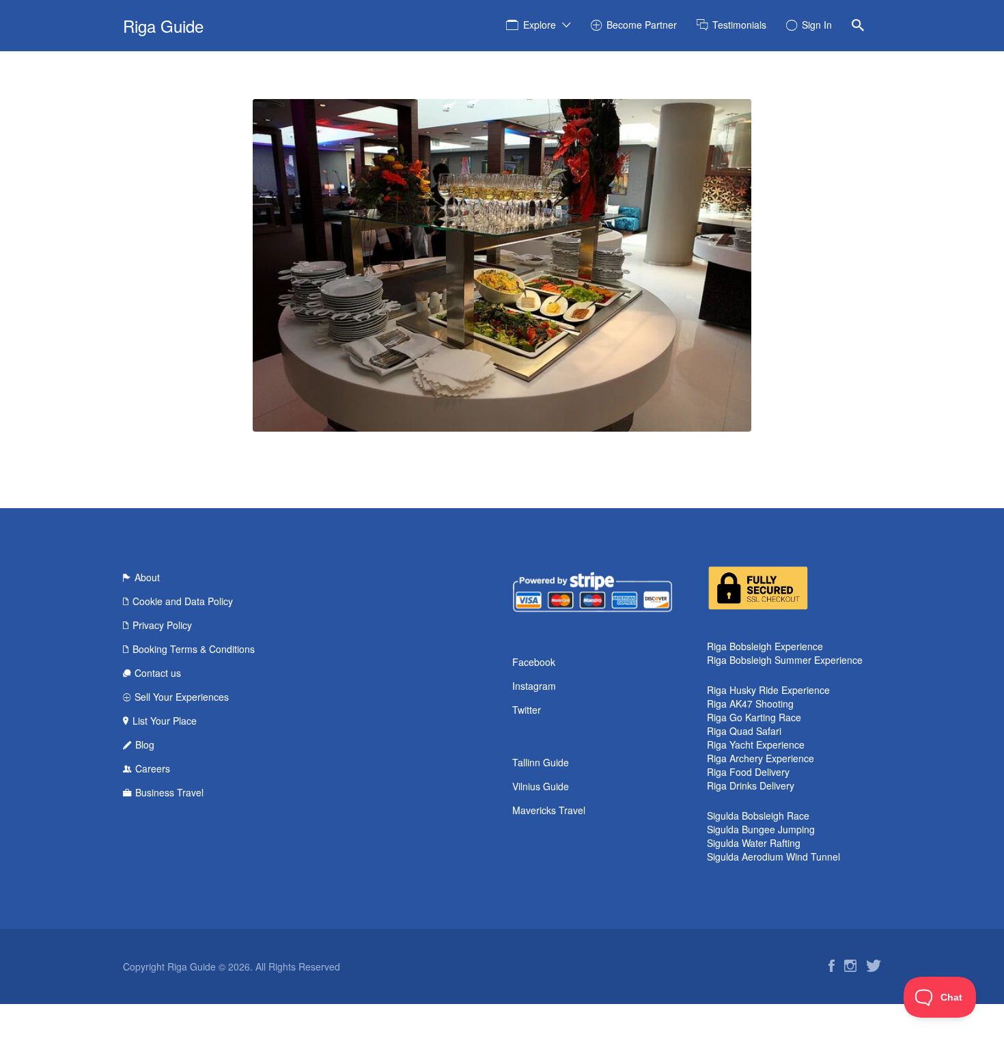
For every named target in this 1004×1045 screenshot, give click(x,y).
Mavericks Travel (548, 810)
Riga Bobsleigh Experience (765, 646)
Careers (152, 768)
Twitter (526, 709)
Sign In (817, 24)
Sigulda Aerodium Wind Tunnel (773, 856)
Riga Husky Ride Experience (768, 690)
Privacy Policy (162, 625)
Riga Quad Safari (744, 731)
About (147, 577)
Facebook (533, 662)
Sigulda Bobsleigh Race (758, 815)
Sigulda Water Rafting (753, 843)
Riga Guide (163, 26)
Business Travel (169, 792)
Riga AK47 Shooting (750, 703)
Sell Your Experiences (182, 696)
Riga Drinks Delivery (750, 785)
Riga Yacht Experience (756, 744)
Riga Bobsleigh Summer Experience (785, 660)
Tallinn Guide (540, 762)
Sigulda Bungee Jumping (761, 829)
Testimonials (739, 24)
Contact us (158, 673)
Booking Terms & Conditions (194, 649)
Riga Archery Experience (760, 758)
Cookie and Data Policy (183, 601)
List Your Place (165, 720)
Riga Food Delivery (748, 772)
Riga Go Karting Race (754, 717)
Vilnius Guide (540, 786)
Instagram (534, 686)
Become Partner (641, 24)
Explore (539, 24)
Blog (144, 744)
